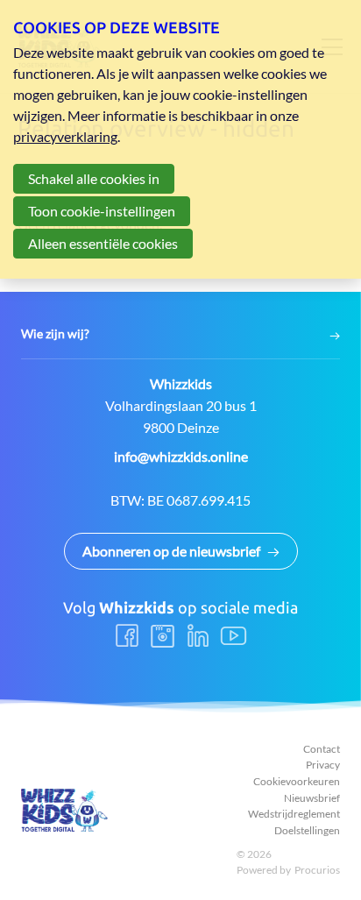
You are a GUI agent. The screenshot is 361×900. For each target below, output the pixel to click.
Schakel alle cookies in (93, 178)
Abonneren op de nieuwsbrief (171, 550)
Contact (321, 748)
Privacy (323, 764)
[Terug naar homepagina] (65, 810)
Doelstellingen (307, 830)
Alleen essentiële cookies (103, 243)
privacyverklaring (65, 136)
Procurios (317, 869)
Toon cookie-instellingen (101, 210)
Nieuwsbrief (312, 797)
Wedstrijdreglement (294, 813)
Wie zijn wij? (55, 334)
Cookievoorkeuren (296, 781)
